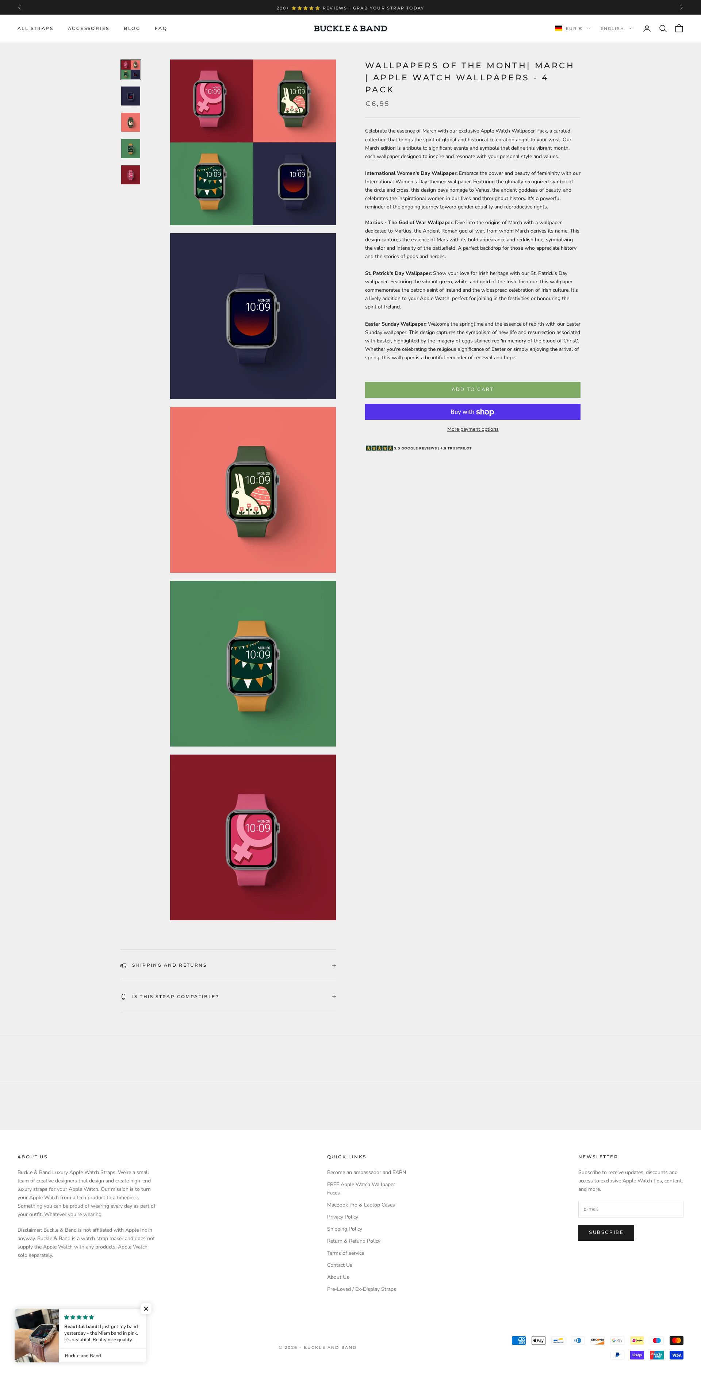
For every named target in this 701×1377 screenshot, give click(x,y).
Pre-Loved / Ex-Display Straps (361, 1289)
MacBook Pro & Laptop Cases (361, 1204)
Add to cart (473, 390)
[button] (146, 1308)
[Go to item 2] (130, 96)
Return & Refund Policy (353, 1241)
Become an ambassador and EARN (366, 1172)
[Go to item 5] (130, 175)
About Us (338, 1277)
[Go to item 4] (130, 148)
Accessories (88, 28)
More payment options (473, 429)
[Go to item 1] (130, 70)
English (612, 28)
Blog (132, 28)
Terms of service (345, 1253)
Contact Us (339, 1265)
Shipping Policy (344, 1229)
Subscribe (606, 1232)
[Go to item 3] (130, 122)
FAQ (161, 28)
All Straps (35, 28)
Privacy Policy (342, 1216)
